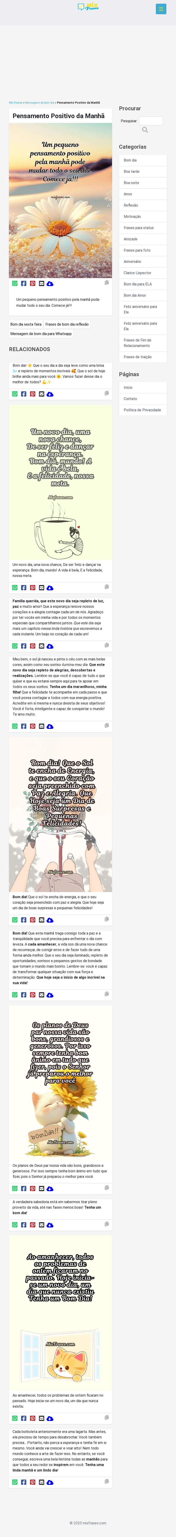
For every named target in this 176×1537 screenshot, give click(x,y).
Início (128, 387)
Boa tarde (132, 171)
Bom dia (130, 160)
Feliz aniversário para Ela (140, 326)
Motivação (132, 216)
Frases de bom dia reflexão (67, 324)
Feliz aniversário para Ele (140, 309)
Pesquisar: (129, 121)
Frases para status (139, 228)
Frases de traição (138, 357)
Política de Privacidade (142, 410)
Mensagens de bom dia (39, 102)
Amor (128, 194)
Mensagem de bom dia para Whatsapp (41, 334)
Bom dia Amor (135, 295)
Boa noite (131, 183)
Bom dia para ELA (138, 284)
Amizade (131, 239)
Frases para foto (137, 250)
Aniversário (132, 261)
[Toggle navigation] (161, 9)
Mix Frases (15, 102)
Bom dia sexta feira (25, 324)
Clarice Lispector (137, 273)
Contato (130, 399)
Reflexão (131, 205)
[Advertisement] (88, 63)
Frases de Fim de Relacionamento (137, 343)
